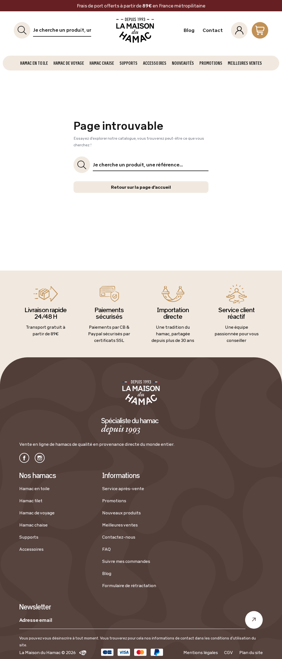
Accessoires (31, 549)
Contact (213, 30)
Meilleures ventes (120, 524)
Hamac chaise (33, 524)
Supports (28, 536)
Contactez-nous (118, 536)
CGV (228, 652)
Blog (188, 30)
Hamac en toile (34, 488)
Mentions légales (200, 652)
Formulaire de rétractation (129, 585)
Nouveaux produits (121, 512)
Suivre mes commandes (126, 561)
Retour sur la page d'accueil (141, 187)
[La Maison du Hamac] (135, 30)
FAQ (106, 549)
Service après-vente (123, 488)
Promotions (114, 500)
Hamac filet (30, 500)
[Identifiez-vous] (239, 30)
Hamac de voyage (37, 512)
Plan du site (251, 652)
